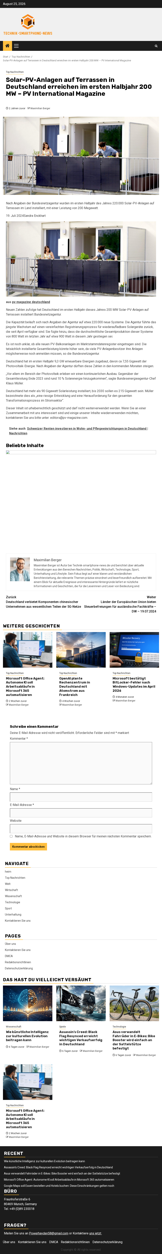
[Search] (156, 46)
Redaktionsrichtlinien (18, 962)
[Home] (7, 46)
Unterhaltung (13, 914)
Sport (8, 908)
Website (16, 821)
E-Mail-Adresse (22, 805)
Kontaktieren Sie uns (18, 920)
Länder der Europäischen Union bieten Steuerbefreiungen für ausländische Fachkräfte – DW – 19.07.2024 (120, 604)
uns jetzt (95, 1233)
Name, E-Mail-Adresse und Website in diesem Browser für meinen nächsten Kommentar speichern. (83, 836)
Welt (7, 883)
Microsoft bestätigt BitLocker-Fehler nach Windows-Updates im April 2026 (134, 685)
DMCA (9, 956)
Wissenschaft (13, 896)
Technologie (12, 902)
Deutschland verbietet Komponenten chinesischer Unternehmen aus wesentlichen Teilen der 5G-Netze (43, 602)
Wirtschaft (11, 890)
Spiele (62, 1026)
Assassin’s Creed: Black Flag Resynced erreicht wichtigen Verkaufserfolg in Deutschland (80, 1038)
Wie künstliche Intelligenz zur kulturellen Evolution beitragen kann (27, 1036)
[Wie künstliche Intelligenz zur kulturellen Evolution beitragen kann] (27, 1003)
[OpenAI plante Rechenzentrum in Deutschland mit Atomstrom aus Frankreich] (81, 650)
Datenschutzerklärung (19, 968)
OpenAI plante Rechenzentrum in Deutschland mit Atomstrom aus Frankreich (74, 687)
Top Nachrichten (15, 72)
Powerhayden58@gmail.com (48, 1233)
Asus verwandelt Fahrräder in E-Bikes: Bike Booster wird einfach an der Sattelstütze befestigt (134, 1040)
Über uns (10, 943)
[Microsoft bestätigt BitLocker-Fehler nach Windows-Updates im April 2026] (134, 650)
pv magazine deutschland (31, 302)
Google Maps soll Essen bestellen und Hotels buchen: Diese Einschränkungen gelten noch (59, 1185)
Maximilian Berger (40, 108)
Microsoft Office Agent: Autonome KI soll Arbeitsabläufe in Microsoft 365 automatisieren (25, 687)
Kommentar (19, 738)
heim (8, 871)
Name (15, 789)
